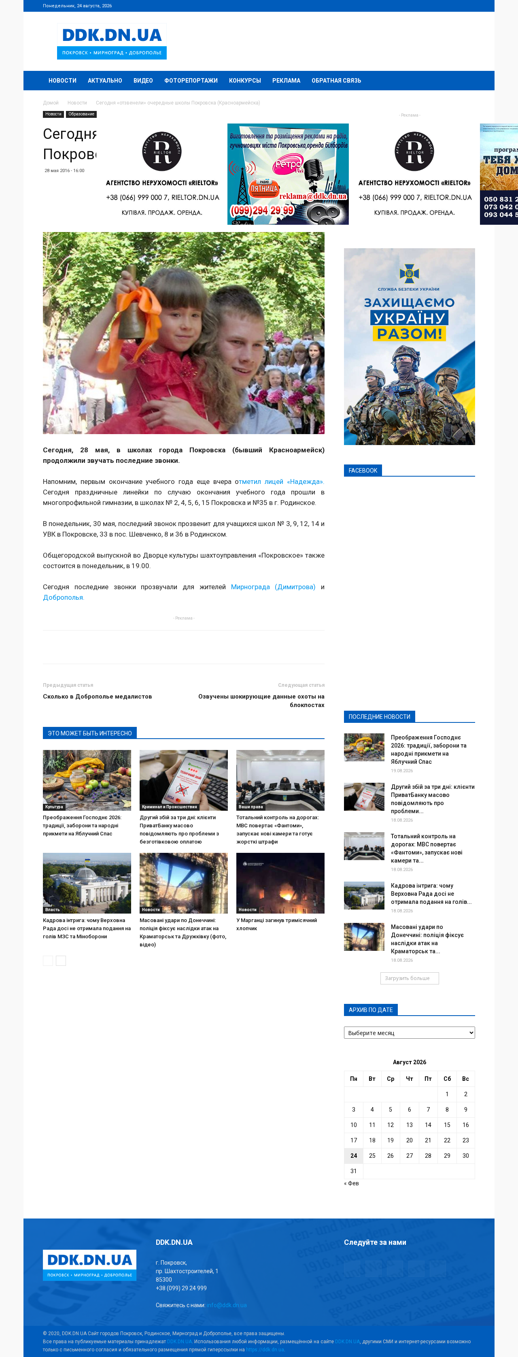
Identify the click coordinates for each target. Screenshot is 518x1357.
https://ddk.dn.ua (265, 1350)
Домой (51, 103)
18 (372, 1140)
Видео (143, 80)
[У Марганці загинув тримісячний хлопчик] (280, 883)
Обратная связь (336, 80)
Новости (62, 80)
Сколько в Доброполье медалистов (97, 696)
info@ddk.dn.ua (227, 1305)
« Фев (351, 1183)
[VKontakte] (456, 5)
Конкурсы (245, 80)
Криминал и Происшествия (169, 807)
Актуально (105, 80)
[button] (465, 81)
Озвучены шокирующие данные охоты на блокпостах (261, 701)
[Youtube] (469, 5)
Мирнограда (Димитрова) (273, 587)
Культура (54, 807)
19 (390, 1140)
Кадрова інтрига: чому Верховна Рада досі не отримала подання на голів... (431, 893)
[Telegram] (429, 5)
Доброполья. (64, 597)
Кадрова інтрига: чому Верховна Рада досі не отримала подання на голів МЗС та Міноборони (87, 928)
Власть (52, 910)
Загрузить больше (407, 978)
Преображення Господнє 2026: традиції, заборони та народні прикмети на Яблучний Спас (82, 825)
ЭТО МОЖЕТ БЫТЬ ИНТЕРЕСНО (90, 733)
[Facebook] (416, 5)
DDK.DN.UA (179, 1341)
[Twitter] (442, 5)
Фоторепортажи (191, 80)
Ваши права (251, 807)
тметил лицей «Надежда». (282, 481)
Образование (81, 114)
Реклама (286, 80)
